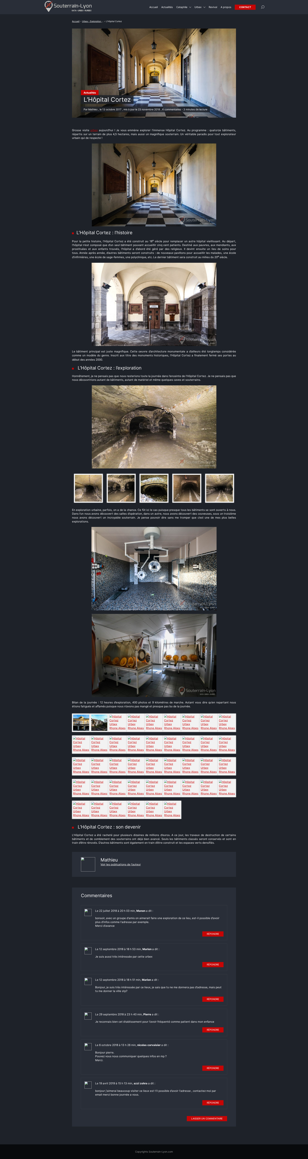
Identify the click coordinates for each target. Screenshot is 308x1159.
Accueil (153, 7)
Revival (213, 7)
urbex (94, 130)
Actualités (90, 92)
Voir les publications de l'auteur (121, 864)
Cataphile (181, 7)
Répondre (213, 933)
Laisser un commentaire (207, 1118)
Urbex (198, 7)
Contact (245, 7)
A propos (226, 7)
